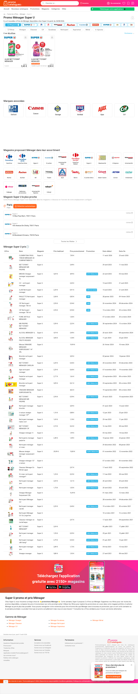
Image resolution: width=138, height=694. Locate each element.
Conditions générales (65, 681)
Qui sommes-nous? (9, 655)
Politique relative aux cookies (100, 681)
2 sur (9, 33)
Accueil (6, 9)
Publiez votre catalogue (10, 658)
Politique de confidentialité (81, 681)
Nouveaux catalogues (19, 9)
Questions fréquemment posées (13, 643)
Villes (64, 9)
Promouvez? (7, 645)
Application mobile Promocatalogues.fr (15, 653)
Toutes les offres (12, 14)
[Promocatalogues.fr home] (12, 3)
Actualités (6, 660)
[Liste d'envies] (133, 3)
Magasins (45, 9)
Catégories (55, 9)
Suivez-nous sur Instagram (42, 648)
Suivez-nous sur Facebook (42, 645)
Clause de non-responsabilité (49, 681)
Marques (6, 650)
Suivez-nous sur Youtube (42, 650)
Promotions (34, 9)
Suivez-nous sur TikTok (41, 652)
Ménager (22, 14)
